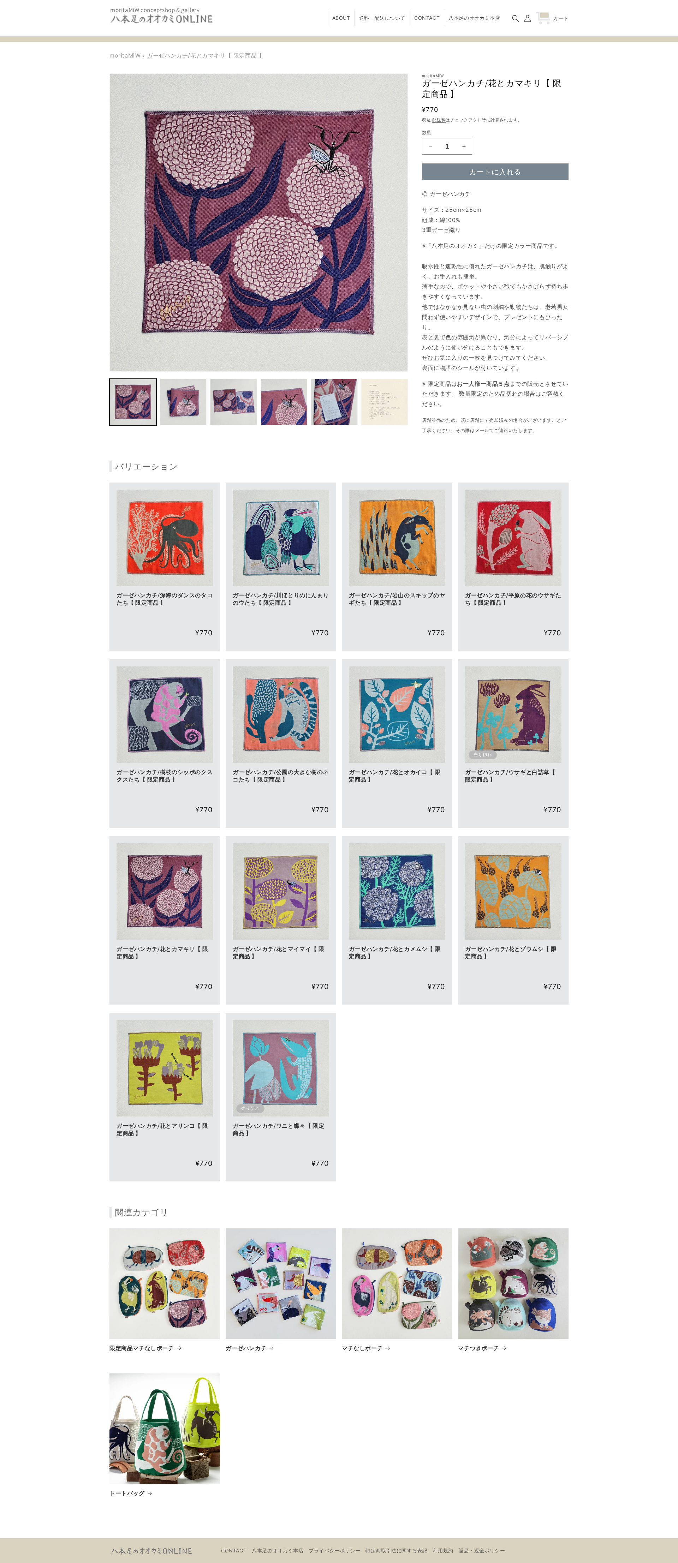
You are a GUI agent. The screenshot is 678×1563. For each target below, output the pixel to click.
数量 (427, 132)
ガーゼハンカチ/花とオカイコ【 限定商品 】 (394, 776)
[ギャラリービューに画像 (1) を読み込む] (132, 402)
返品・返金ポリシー (482, 1550)
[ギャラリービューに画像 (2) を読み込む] (183, 402)
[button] (515, 18)
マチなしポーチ (362, 1348)
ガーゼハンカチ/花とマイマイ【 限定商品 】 (278, 953)
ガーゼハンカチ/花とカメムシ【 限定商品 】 (394, 953)
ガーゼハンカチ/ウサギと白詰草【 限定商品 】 (510, 776)
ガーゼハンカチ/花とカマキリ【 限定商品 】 (162, 953)
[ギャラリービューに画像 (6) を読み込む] (384, 402)
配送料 (439, 119)
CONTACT (233, 1550)
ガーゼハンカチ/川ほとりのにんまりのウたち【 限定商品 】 (281, 599)
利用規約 (443, 1550)
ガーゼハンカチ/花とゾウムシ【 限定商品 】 (511, 953)
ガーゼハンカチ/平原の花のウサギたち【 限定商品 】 (513, 599)
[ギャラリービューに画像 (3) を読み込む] (233, 402)
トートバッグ (127, 1493)
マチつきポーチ (478, 1348)
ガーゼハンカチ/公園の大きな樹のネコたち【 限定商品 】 (281, 776)
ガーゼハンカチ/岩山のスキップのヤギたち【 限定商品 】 (397, 599)
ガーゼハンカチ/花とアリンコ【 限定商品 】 (162, 1129)
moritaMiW (125, 55)
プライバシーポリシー (334, 1550)
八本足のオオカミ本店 (277, 1550)
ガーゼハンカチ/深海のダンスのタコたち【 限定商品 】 (165, 599)
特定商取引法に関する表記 (396, 1550)
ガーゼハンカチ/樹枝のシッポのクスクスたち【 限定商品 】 (165, 776)
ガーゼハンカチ (246, 1348)
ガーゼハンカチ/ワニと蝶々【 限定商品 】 (278, 1129)
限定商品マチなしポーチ (141, 1348)
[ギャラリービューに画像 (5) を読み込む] (334, 402)
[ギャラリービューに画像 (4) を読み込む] (284, 402)
